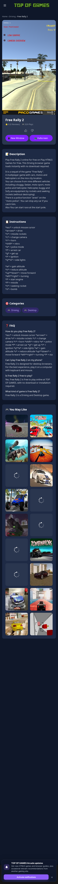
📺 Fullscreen (41, 138)
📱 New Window (16, 138)
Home (4, 16)
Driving (12, 16)
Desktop (30, 310)
